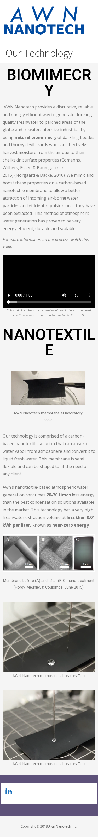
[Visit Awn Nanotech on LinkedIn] (8, 792)
